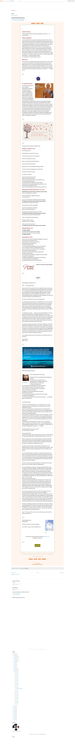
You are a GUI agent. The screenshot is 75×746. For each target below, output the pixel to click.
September (16, 660)
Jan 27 (16, 677)
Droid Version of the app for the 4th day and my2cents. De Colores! (37, 649)
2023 (14, 707)
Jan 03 (16, 701)
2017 (14, 715)
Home (38, 572)
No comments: (18, 568)
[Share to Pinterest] (27, 568)
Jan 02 (16, 702)
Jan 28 (16, 676)
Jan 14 (16, 691)
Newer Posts (14, 572)
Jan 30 (16, 673)
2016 (14, 717)
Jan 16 (16, 687)
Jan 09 (16, 695)
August (15, 661)
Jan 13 (16, 693)
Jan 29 (16, 675)
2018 (14, 714)
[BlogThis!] (24, 568)
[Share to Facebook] (26, 568)
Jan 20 (16, 684)
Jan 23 (16, 680)
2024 (14, 706)
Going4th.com (46, 536)
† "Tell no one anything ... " (18, 20)
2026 (14, 653)
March (15, 668)
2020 (14, 711)
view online (13, 10)
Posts (15, 582)
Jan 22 (16, 681)
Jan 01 (16, 704)
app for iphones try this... (17, 593)
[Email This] (23, 568)
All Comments (16, 584)
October (15, 658)
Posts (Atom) (18, 574)
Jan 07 (16, 698)
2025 (14, 654)
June (15, 664)
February (15, 669)
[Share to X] (25, 568)
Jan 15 (16, 690)
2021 (14, 710)
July (15, 662)
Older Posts (61, 572)
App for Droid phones (16, 594)
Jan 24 (16, 679)
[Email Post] (21, 568)
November (16, 657)
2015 (14, 718)
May (15, 665)
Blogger (44, 734)
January (15, 671)
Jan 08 (16, 697)
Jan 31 (16, 672)
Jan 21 (16, 683)
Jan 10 (16, 694)
